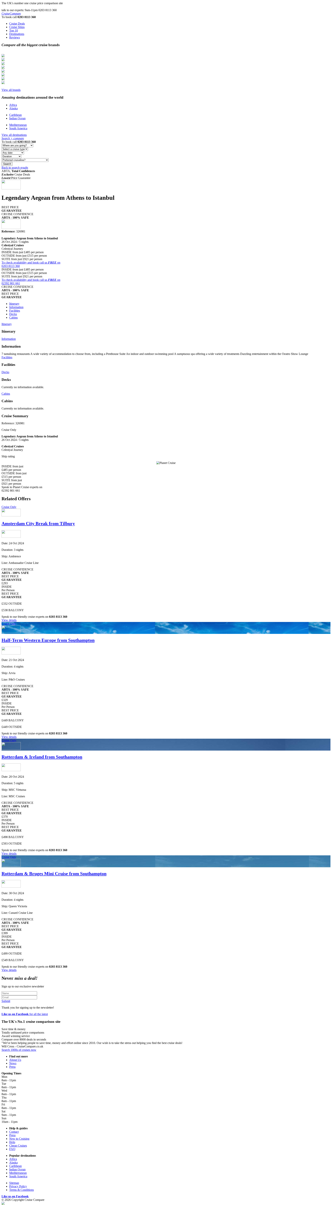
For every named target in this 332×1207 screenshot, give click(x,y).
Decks (13, 314)
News (12, 1063)
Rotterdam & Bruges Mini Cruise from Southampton (54, 873)
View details (9, 620)
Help (12, 1142)
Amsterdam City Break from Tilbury (38, 523)
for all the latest (25, 1014)
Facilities (14, 310)
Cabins (13, 317)
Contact (14, 1131)
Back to (15, 167)
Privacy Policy (18, 1186)
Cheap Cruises (18, 1145)
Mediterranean (18, 125)
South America (18, 128)
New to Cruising (19, 1138)
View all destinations (14, 135)
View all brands (11, 90)
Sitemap (14, 1183)
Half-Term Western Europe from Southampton (48, 640)
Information (16, 307)
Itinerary (14, 303)
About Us (15, 1059)
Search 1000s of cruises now (19, 1049)
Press (12, 1066)
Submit (6, 1001)
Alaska (13, 108)
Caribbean (15, 115)
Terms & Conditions (21, 1189)
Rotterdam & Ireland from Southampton (42, 756)
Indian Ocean (17, 118)
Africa (13, 105)
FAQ (12, 1149)
